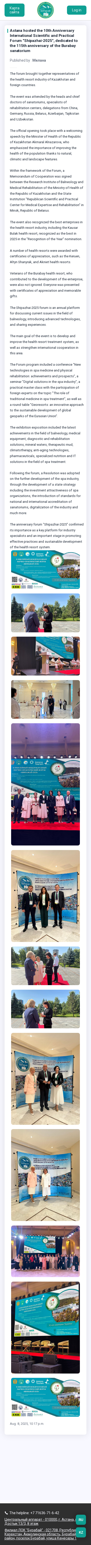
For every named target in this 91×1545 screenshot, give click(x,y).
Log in (76, 10)
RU (81, 1520)
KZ (81, 1532)
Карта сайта (14, 10)
